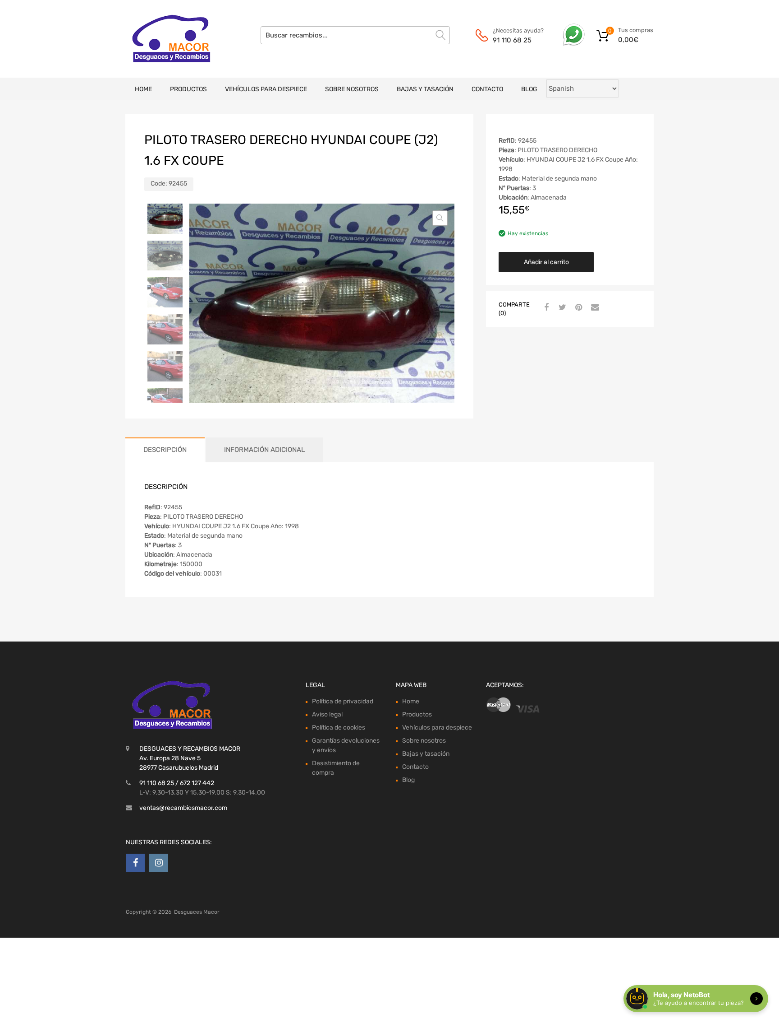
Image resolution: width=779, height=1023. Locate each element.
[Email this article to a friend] (594, 308)
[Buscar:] (355, 35)
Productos (188, 89)
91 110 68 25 (512, 40)
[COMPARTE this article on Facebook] (545, 308)
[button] (440, 218)
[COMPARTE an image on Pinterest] (577, 308)
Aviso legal (327, 714)
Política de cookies (338, 727)
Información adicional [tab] (264, 450)
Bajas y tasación (425, 89)
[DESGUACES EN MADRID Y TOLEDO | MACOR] (164, 38)
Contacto (487, 89)
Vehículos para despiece (266, 89)
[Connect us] (135, 862)
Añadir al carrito (546, 262)
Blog (529, 89)
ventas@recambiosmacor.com (183, 808)
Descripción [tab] (165, 450)
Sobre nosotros (352, 89)
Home (143, 89)
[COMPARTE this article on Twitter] (561, 308)
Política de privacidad (342, 701)
